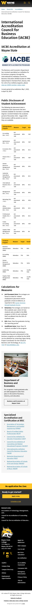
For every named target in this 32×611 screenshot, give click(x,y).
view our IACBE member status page (13, 85)
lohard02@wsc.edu (12, 345)
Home (3, 9)
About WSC (10, 9)
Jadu (23, 603)
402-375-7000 (6, 548)
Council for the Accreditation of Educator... (15, 520)
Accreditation (19, 9)
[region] (16, 180)
